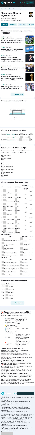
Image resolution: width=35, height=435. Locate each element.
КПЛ (15, 6)
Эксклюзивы (21, 6)
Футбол (10, 6)
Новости (3, 6)
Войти (31, 2)
